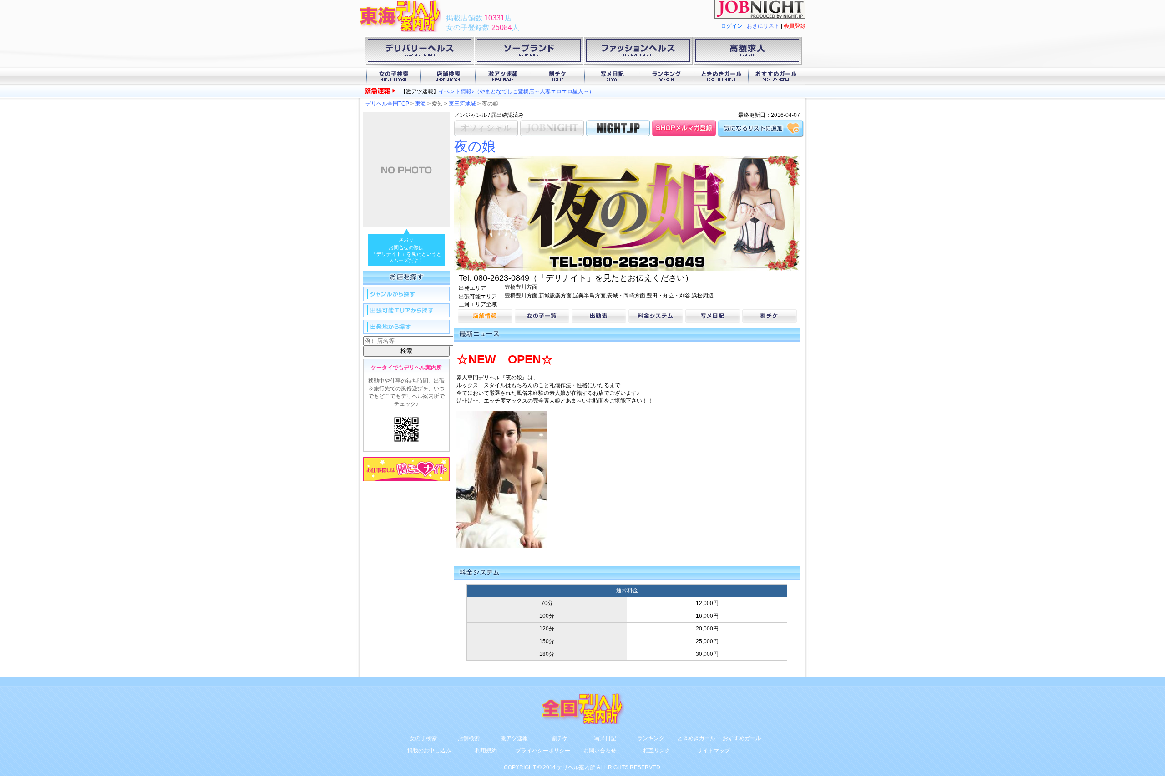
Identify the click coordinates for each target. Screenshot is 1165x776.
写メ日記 (612, 76)
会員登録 (794, 26)
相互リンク (656, 750)
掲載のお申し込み (429, 750)
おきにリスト (763, 26)
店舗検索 (448, 76)
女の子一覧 (542, 316)
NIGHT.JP (618, 128)
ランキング (666, 76)
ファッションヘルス (638, 52)
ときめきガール (721, 76)
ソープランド (528, 52)
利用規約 (486, 750)
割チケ (557, 76)
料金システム (655, 316)
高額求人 (747, 52)
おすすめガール (776, 76)
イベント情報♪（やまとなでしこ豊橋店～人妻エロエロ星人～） (516, 91)
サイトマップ (713, 750)
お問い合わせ (599, 750)
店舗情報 (485, 316)
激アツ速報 (503, 76)
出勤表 (599, 316)
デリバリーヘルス (419, 52)
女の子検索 (393, 76)
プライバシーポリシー (543, 750)
